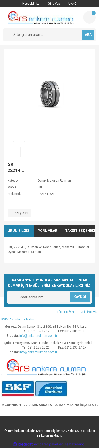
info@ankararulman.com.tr (38, 336)
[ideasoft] (23, 444)
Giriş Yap (53, 3)
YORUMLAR (47, 231)
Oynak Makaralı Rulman (54, 180)
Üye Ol (72, 3)
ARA (88, 35)
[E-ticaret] (49, 444)
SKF (12, 164)
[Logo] (41, 17)
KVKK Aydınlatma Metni (17, 319)
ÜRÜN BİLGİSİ (19, 231)
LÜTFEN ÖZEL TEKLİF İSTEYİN (77, 312)
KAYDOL (80, 297)
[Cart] (89, 17)
